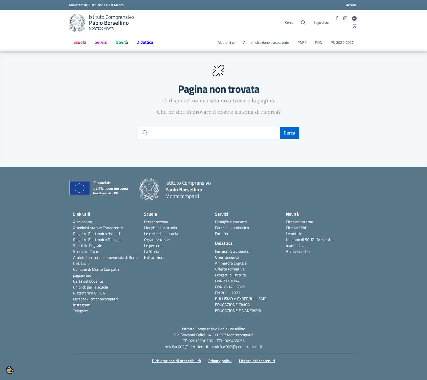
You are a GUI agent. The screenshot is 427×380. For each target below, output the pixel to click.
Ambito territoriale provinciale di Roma (105, 257)
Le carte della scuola (161, 234)
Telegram (80, 311)
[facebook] (337, 19)
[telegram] (354, 19)
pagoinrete (82, 275)
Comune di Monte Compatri (96, 269)
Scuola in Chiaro (86, 251)
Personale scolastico (232, 228)
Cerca (289, 132)
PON (318, 42)
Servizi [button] (101, 42)
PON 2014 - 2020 (230, 287)
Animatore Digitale (231, 263)
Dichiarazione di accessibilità (176, 361)
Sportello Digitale (87, 245)
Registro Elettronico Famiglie (97, 240)
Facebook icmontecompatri (95, 299)
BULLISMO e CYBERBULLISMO (241, 299)
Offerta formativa (229, 269)
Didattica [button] (144, 42)
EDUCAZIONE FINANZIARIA (238, 310)
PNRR (302, 42)
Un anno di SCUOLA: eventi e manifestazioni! (310, 242)
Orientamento (227, 257)
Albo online (226, 42)
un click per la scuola (90, 287)
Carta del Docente (88, 281)
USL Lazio (81, 263)
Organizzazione (157, 240)
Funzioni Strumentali (233, 251)
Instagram (81, 305)
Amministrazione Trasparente (98, 228)
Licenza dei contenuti (257, 361)
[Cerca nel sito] (303, 23)
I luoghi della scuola (160, 228)
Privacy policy (220, 361)
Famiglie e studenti (231, 222)
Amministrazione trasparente (266, 42)
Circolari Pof (296, 228)
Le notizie (294, 234)
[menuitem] (79, 42)
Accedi (351, 4)
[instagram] (345, 19)
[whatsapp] (354, 26)
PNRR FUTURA (227, 281)
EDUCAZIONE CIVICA (232, 305)
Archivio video (298, 251)
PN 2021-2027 (342, 42)
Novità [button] (123, 44)
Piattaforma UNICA (89, 293)
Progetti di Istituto (230, 275)
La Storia (151, 251)
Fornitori (222, 234)
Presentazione (156, 222)
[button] (10, 370)
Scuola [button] (79, 42)
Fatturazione (154, 257)
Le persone (153, 245)
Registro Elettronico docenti (96, 234)
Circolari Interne (299, 222)
